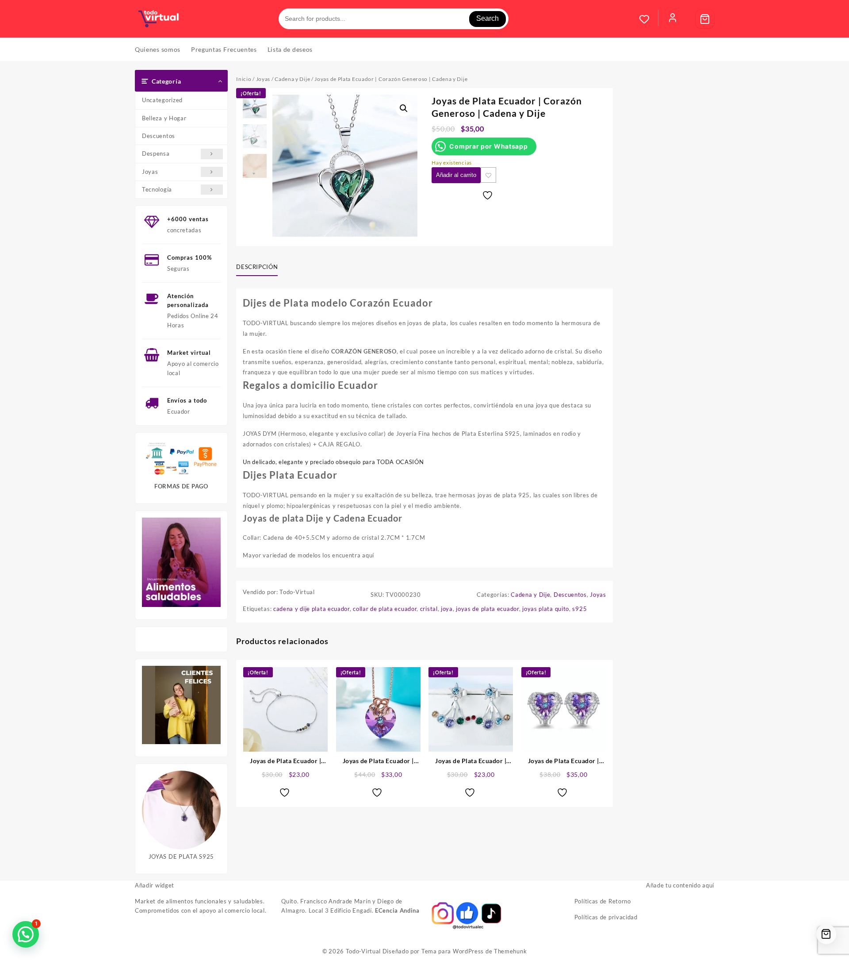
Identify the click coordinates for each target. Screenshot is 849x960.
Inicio (243, 79)
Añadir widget (154, 885)
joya (447, 608)
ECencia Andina (397, 910)
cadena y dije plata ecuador (311, 608)
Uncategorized (162, 100)
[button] (404, 108)
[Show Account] (672, 19)
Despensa (156, 153)
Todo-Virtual (363, 951)
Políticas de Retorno (602, 901)
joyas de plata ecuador (487, 608)
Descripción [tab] (257, 266)
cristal (429, 608)
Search (487, 18)
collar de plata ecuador (385, 608)
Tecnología (157, 189)
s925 (579, 608)
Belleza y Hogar (164, 118)
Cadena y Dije (292, 79)
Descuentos (158, 135)
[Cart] (705, 19)
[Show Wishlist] (648, 19)
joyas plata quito (545, 608)
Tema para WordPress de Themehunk (474, 951)
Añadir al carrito (456, 175)
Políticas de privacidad (606, 917)
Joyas (150, 171)
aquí (368, 555)
